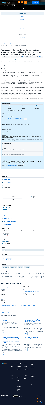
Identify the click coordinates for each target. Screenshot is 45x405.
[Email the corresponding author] (16, 59)
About (12, 366)
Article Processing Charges (26, 374)
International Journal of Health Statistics (10, 43)
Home (2, 43)
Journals (25, 378)
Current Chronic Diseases (7, 258)
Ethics (18, 372)
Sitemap (32, 379)
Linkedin (39, 401)
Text (16, 165)
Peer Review (12, 375)
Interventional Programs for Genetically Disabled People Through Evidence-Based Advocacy (11, 319)
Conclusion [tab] (22, 32)
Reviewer (26, 369)
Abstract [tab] (22, 16)
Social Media (32, 364)
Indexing (19, 363)
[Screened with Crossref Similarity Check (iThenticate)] (6, 233)
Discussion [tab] (22, 28)
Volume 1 (4, 250)
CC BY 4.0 (41, 56)
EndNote (13, 165)
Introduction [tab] (22, 19)
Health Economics (5, 312)
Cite (25, 297)
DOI (23, 56)
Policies (18, 369)
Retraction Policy (19, 377)
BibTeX (9, 165)
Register (35, 2)
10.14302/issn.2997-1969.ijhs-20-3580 (15, 118)
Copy (25, 118)
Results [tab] (22, 25)
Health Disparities (35, 309)
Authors (25, 363)
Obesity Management (7, 256)
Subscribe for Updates (32, 375)
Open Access (12, 370)
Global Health (26, 309)
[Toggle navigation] (25, 2)
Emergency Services (6, 309)
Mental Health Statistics (25, 305)
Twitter (39, 398)
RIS (7, 165)
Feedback (19, 366)
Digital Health (35, 305)
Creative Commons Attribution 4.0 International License (22, 399)
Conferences (13, 383)
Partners (32, 367)
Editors (25, 366)
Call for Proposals (12, 379)
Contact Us (32, 384)
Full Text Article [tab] (22, 13)
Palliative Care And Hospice (8, 259)
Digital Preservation (19, 381)
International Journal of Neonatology (10, 261)
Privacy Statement (19, 386)
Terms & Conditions (19, 390)
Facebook (39, 395)
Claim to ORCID (6, 209)
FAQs (25, 381)
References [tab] (22, 37)
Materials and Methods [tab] (22, 22)
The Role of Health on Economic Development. (32, 338)
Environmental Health (16, 309)
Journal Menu (22, 8)
